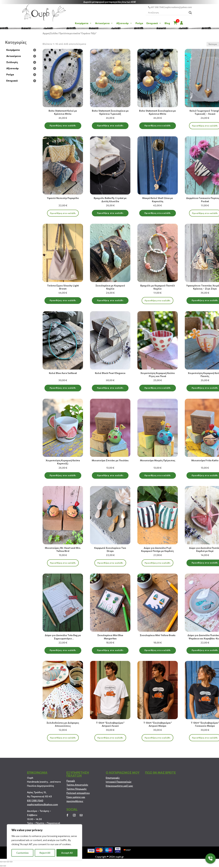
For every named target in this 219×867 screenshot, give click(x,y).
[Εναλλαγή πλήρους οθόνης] (8, 861)
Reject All (45, 852)
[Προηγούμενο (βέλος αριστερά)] (1, 865)
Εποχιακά (152, 23)
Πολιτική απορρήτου (78, 792)
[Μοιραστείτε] (4, 861)
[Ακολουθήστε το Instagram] (74, 815)
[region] (44, 842)
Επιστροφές (113, 777)
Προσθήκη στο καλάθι (63, 125)
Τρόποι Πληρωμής (76, 788)
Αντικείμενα (102, 23)
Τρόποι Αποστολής (77, 784)
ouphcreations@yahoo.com (178, 7)
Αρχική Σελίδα (50, 33)
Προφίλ (70, 780)
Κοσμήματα (81, 23)
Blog (167, 23)
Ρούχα (139, 23)
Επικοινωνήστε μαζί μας (119, 785)
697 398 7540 (157, 7)
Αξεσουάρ (122, 23)
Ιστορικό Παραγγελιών (118, 781)
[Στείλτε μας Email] (81, 815)
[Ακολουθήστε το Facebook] (67, 815)
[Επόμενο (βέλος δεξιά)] (4, 865)
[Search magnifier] (190, 12)
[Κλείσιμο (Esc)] (1, 861)
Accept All (67, 852)
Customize (22, 852)
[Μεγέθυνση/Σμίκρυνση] (11, 861)
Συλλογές (12, 62)
